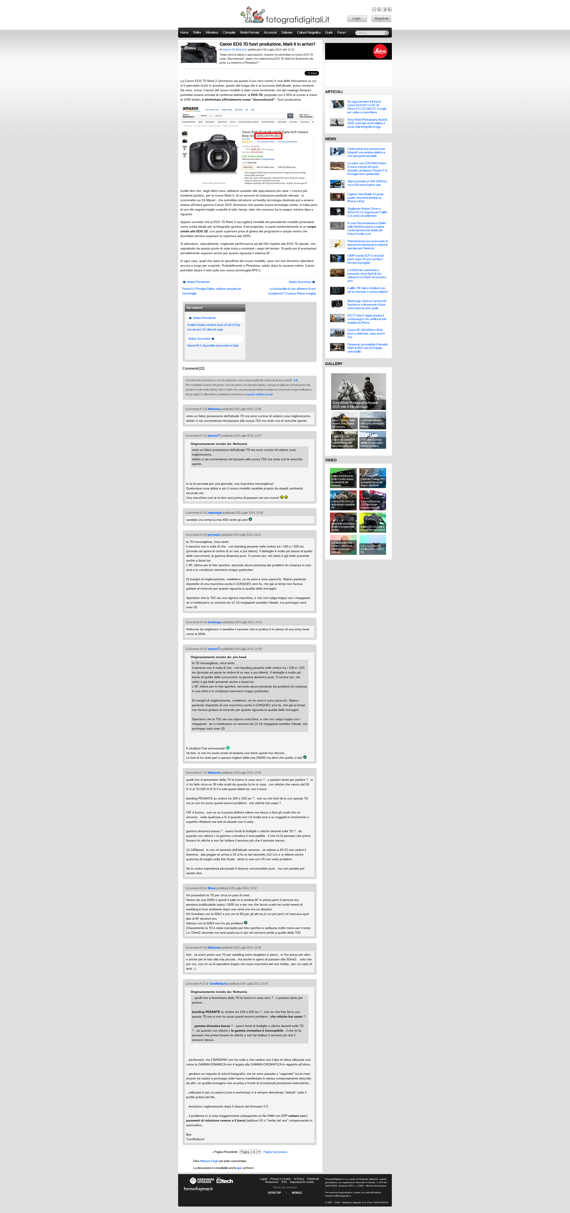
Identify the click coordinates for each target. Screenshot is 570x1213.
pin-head (214, 534)
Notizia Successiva (300, 282)
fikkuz (212, 888)
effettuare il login (208, 1161)
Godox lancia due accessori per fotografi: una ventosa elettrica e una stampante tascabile (366, 152)
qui (239, 1168)
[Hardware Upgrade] (201, 1184)
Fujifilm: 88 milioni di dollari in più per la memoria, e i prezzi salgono (367, 289)
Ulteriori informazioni (376, 1186)
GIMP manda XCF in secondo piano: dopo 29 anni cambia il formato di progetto (365, 259)
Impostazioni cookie (302, 1182)
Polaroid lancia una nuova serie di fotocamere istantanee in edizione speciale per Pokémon (367, 244)
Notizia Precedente (198, 282)
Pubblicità (313, 1179)
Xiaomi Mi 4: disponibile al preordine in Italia (212, 345)
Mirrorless (212, 32)
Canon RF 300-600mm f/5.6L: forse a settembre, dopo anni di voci (366, 333)
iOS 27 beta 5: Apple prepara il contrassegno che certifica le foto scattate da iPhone (366, 319)
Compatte (229, 32)
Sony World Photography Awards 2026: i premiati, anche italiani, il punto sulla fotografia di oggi (367, 123)
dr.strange (214, 622)
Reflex (197, 32)
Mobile (297, 1192)
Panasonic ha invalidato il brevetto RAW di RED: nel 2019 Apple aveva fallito (367, 348)
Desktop (274, 1192)
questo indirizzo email (259, 394)
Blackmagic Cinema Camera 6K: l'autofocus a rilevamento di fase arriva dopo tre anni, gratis (367, 304)
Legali (263, 1179)
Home (184, 32)
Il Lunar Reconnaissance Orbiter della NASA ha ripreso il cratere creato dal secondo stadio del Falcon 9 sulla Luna (366, 228)
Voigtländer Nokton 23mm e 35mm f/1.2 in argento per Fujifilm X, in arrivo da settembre (367, 212)
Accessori (270, 32)
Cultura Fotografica (308, 32)
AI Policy (299, 1179)
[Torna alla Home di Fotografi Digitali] (285, 23)
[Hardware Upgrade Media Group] (198, 1192)
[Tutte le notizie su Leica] (358, 58)
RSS (284, 1182)
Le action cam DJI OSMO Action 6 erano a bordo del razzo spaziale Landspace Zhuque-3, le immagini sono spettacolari (367, 168)
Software (286, 32)
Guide (329, 32)
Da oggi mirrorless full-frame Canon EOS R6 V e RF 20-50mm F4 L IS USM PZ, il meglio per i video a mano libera (367, 107)
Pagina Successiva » (275, 1152)
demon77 (214, 435)
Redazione (272, 1182)
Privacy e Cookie (280, 1179)
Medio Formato (249, 32)
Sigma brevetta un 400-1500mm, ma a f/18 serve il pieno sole (367, 183)
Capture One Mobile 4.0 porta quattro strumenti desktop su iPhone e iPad (365, 197)
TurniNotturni (218, 983)
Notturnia (214, 409)
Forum (341, 32)
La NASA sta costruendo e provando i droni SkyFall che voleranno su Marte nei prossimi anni (366, 275)
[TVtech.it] (224, 1184)
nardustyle (215, 512)
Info (296, 380)
